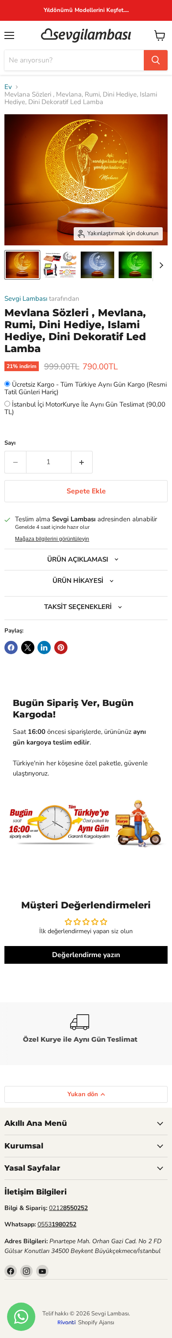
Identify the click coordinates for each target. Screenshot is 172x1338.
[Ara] (156, 60)
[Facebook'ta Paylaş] (11, 647)
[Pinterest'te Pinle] (60, 647)
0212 (68, 1208)
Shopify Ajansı (96, 1322)
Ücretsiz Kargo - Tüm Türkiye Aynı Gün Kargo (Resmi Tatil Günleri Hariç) (85, 388)
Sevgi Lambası (25, 298)
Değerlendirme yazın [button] (86, 955)
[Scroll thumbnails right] (160, 265)
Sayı (9, 443)
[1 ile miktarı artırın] (82, 462)
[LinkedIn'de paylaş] (44, 647)
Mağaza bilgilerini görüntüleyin (52, 539)
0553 (56, 1224)
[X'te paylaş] (27, 647)
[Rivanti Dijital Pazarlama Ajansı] (68, 1322)
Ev (8, 87)
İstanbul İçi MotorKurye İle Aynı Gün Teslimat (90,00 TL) (84, 408)
